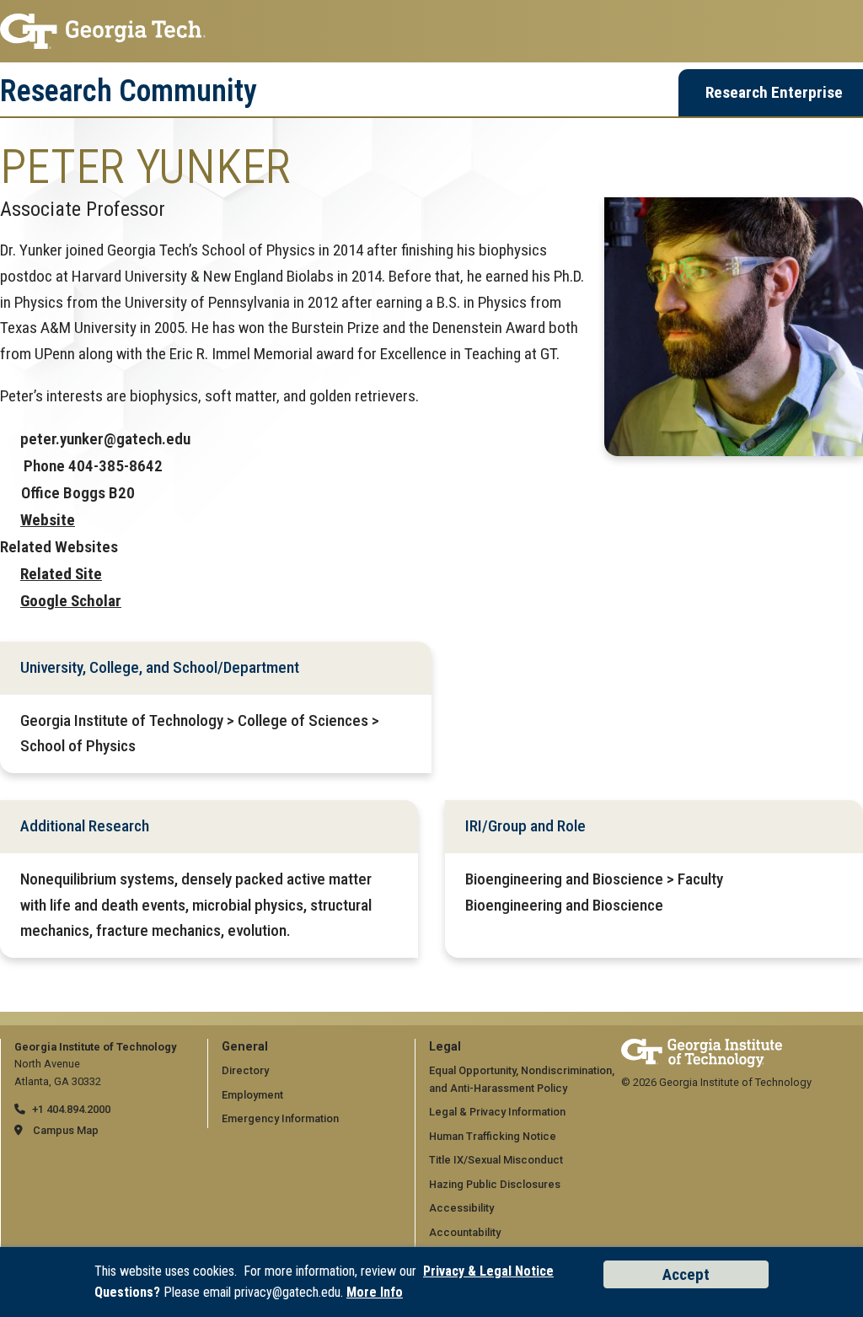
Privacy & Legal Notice (488, 1271)
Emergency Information (280, 1118)
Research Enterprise (774, 92)
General (245, 1047)
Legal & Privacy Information (497, 1111)
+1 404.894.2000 (71, 1109)
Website (47, 519)
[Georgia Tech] (701, 1046)
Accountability (465, 1232)
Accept (686, 1274)
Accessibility (461, 1207)
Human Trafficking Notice (492, 1136)
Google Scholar (70, 600)
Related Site (61, 573)
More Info (374, 1292)
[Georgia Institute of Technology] (431, 31)
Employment (252, 1095)
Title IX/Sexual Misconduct (496, 1159)
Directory (245, 1070)
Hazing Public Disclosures (494, 1184)
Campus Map (66, 1130)
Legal (445, 1047)
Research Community (128, 91)
